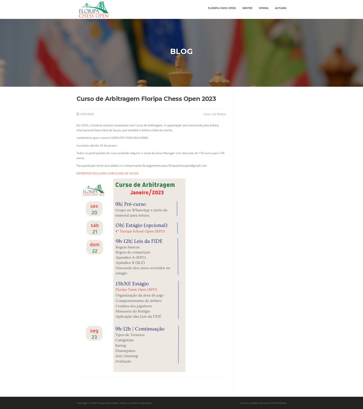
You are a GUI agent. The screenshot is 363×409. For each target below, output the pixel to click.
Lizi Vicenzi (219, 114)
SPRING (263, 8)
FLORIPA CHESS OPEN (222, 8)
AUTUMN (280, 8)
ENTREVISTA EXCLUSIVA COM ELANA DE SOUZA (108, 173)
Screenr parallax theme (253, 403)
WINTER (247, 8)
